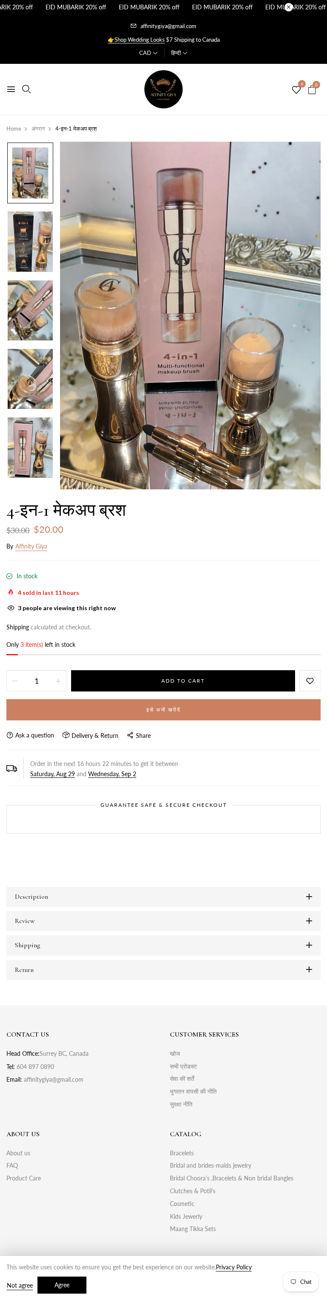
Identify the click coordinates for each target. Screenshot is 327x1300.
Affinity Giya (31, 546)
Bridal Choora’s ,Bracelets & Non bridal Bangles (231, 1178)
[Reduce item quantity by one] (15, 681)
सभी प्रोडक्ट (183, 1066)
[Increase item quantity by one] (58, 681)
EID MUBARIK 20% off (76, 7)
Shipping (17, 627)
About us (18, 1153)
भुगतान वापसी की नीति (193, 1091)
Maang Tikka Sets (193, 1228)
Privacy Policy (234, 1267)
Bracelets (182, 1153)
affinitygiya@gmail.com (168, 26)
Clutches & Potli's (192, 1190)
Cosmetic (182, 1203)
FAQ (12, 1165)
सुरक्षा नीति (181, 1104)
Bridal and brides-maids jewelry (210, 1165)
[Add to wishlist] (310, 680)
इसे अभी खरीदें (163, 709)
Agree (61, 1285)
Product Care (23, 1178)
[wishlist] (296, 90)
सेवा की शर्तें (182, 1078)
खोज (175, 1053)
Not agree (20, 1285)
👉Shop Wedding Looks (136, 39)
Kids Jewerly (186, 1216)
